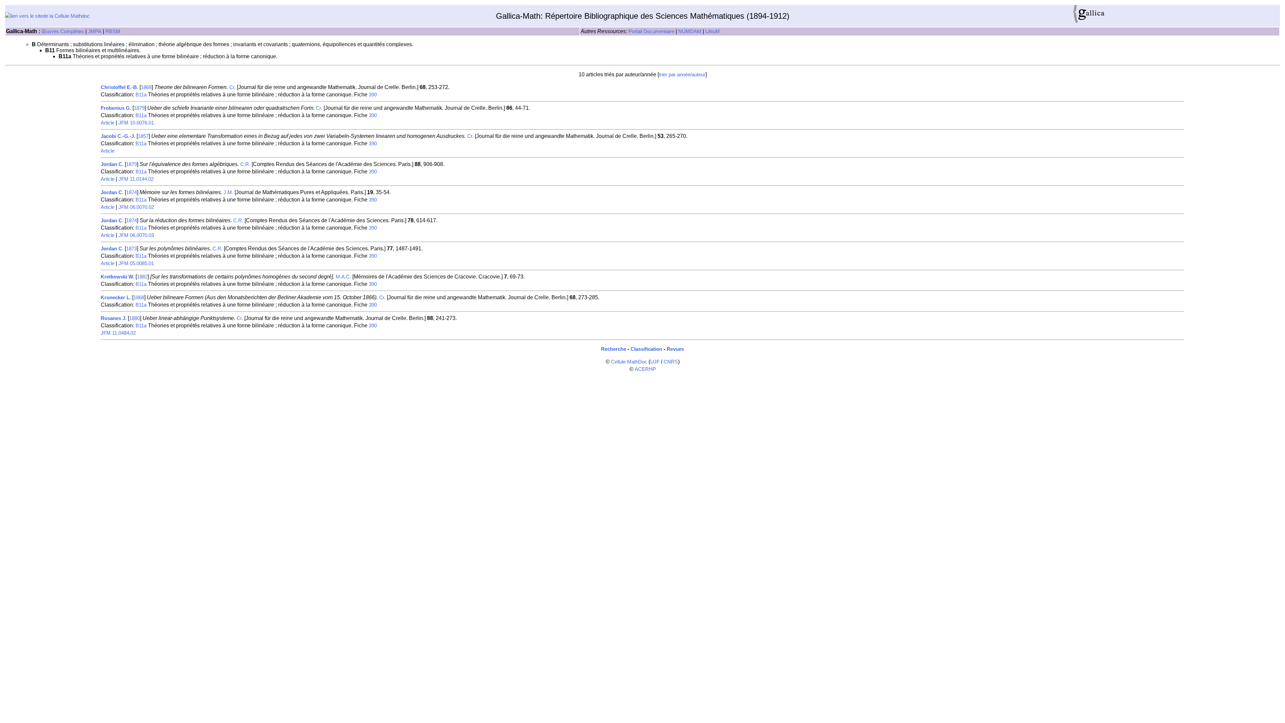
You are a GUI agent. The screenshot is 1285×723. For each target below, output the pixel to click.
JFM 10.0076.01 (136, 123)
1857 (143, 136)
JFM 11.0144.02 (136, 179)
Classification (646, 349)
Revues (675, 349)
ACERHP (645, 369)
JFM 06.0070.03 (136, 235)
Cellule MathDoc (629, 362)
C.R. (245, 164)
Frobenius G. (116, 108)
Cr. (232, 87)
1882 (142, 276)
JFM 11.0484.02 (118, 333)
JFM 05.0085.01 (136, 263)
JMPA (94, 31)
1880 (134, 318)
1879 (139, 108)
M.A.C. (343, 276)
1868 (146, 87)
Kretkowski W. (117, 276)
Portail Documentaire (651, 31)
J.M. (228, 192)
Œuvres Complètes (62, 31)
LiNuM (712, 31)
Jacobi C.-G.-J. (118, 136)
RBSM (112, 31)
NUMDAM (689, 31)
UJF (655, 362)
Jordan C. (112, 164)
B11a (141, 94)
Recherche (613, 349)
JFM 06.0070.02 (136, 207)
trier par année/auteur (682, 74)
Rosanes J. (113, 318)
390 (373, 94)
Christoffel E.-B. (119, 87)
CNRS (671, 362)
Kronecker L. (116, 297)
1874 (131, 192)
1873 (131, 248)
